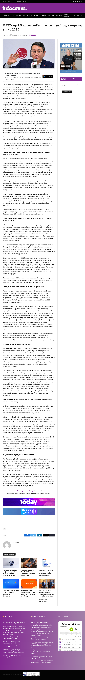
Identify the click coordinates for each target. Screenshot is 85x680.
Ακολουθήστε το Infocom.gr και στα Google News (21, 491)
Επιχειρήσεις (27, 15)
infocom (17, 35)
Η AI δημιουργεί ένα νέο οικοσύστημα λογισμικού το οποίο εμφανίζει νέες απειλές (41, 651)
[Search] (82, 15)
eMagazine (59, 15)
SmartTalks (51, 15)
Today (44, 15)
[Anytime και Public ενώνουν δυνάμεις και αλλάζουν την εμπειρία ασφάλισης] (29, 583)
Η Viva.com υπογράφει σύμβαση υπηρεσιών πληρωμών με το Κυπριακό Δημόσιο (10, 572)
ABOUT (5, 1)
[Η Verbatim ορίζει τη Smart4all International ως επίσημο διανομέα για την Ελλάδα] (29, 563)
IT (11, 15)
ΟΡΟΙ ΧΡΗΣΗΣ (11, 1)
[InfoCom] (14, 8)
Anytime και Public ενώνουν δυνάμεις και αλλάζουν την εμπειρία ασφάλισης (28, 593)
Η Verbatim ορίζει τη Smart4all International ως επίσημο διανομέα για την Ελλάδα (28, 572)
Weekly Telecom (66, 15)
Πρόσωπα (36, 15)
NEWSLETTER (26, 1)
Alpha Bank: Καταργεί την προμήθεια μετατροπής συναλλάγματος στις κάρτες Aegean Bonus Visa (13, 632)
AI (14, 15)
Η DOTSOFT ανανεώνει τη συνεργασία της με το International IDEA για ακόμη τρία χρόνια (46, 572)
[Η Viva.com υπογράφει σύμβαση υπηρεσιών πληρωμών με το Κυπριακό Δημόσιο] (11, 563)
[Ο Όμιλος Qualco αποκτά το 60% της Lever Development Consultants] (11, 583)
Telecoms (6, 15)
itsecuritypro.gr (38, 617)
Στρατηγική (32, 35)
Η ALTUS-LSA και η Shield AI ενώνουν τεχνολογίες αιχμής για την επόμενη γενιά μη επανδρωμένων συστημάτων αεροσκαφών (46, 596)
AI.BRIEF (76, 15)
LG (4, 528)
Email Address (66, 86)
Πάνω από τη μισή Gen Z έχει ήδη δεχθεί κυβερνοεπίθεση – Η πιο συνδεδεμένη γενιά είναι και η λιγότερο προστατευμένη (42, 662)
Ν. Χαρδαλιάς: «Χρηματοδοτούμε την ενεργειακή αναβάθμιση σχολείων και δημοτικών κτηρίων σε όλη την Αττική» (13, 650)
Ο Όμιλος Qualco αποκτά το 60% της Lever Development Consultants (11, 593)
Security (18, 15)
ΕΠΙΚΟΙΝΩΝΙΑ (19, 1)
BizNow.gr (8, 617)
